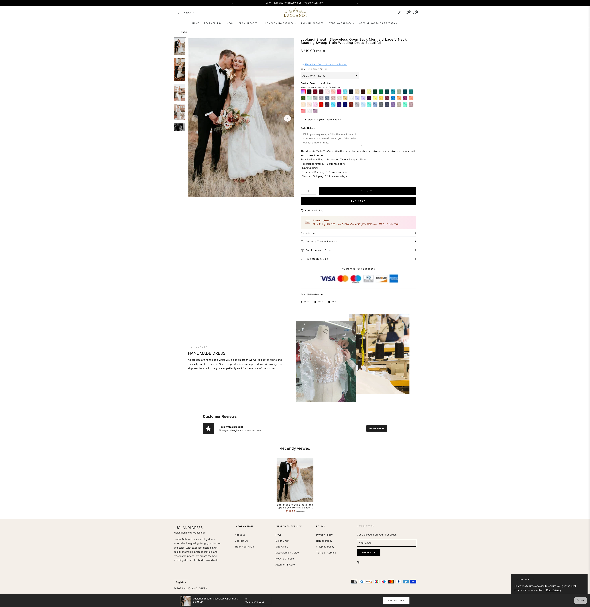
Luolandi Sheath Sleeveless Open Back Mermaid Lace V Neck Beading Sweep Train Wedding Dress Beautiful (295, 506)
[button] (177, 12)
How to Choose (284, 558)
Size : (314, 69)
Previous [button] (195, 118)
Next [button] (287, 118)
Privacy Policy (324, 534)
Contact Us (241, 540)
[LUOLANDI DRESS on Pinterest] (358, 562)
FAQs (278, 534)
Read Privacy (553, 590)
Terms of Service (326, 552)
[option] (241, 117)
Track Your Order (245, 546)
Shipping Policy (325, 546)
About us (240, 534)
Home (184, 32)
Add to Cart (396, 600)
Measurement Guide (287, 552)
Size (246, 599)
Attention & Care (285, 564)
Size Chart (281, 546)
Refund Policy (324, 540)
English (187, 12)
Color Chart (282, 540)
